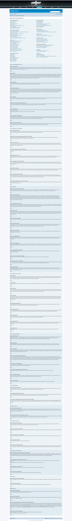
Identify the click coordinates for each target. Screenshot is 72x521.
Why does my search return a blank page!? (42, 40)
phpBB (33, 520)
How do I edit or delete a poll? (14, 45)
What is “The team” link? (40, 27)
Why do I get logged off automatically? (15, 27)
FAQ (32, 7)
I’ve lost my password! (13, 26)
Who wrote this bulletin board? (41, 54)
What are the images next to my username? (16, 35)
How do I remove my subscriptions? (41, 47)
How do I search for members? (41, 41)
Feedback (52, 7)
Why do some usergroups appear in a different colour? (44, 25)
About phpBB (24, 492)
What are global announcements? (14, 57)
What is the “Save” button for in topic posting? (16, 49)
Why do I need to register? (13, 21)
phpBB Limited (35, 491)
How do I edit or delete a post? (14, 41)
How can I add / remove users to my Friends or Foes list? (44, 35)
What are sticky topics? (13, 59)
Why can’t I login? (12, 24)
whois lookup (21, 504)
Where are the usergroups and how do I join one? (43, 23)
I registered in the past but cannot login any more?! (17, 25)
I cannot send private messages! (41, 30)
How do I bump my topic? (13, 51)
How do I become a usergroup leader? (42, 24)
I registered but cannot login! (14, 23)
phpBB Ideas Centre (51, 497)
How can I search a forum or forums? (42, 38)
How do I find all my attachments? (41, 51)
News (26, 7)
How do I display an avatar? (14, 36)
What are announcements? (13, 58)
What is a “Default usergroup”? (41, 26)
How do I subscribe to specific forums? (42, 46)
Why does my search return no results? (42, 39)
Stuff (45, 7)
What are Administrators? (40, 21)
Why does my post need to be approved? (15, 50)
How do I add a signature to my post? (15, 42)
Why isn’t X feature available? (40, 55)
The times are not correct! (13, 32)
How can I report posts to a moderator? (15, 48)
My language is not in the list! (14, 34)
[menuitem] (15, 14)
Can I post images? (12, 56)
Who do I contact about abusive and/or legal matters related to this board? (47, 56)
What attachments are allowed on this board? (43, 50)
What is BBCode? (12, 54)
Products (20, 7)
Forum (39, 7)
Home (13, 7)
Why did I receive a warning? (14, 47)
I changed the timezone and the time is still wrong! (17, 33)
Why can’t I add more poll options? (14, 44)
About (58, 7)
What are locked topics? (13, 60)
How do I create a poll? (13, 43)
